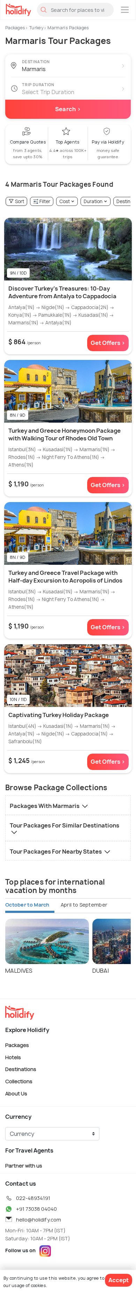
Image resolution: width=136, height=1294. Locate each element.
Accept (118, 1280)
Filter (44, 201)
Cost (64, 201)
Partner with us (23, 1165)
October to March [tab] (27, 904)
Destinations (20, 1069)
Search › (68, 109)
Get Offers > (108, 343)
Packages (15, 28)
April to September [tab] (84, 904)
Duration (93, 201)
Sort (19, 201)
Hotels (13, 1057)
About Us (16, 1093)
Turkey (36, 28)
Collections (18, 1081)
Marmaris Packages (68, 28)
